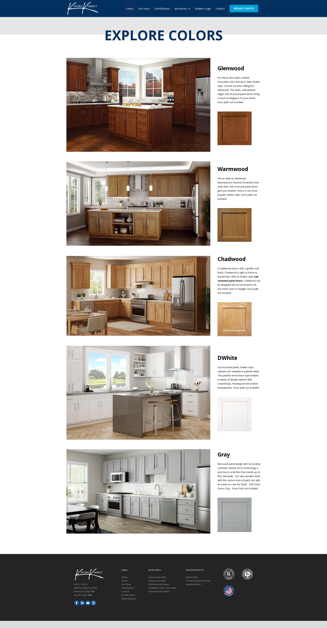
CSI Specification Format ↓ (199, 580)
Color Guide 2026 (157, 577)
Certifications (128, 587)
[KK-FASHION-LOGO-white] (82, 8)
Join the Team (128, 595)
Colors (124, 580)
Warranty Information (159, 591)
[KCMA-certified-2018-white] (229, 574)
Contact (125, 591)
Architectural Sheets (159, 584)
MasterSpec (192, 577)
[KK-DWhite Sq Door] (234, 414)
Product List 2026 (157, 580)
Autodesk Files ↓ (194, 584)
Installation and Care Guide (162, 587)
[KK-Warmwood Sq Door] (234, 225)
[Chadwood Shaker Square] (234, 319)
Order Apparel (128, 598)
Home (124, 577)
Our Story (126, 584)
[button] (188, 8)
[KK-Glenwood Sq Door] (234, 128)
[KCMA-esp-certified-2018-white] (247, 574)
